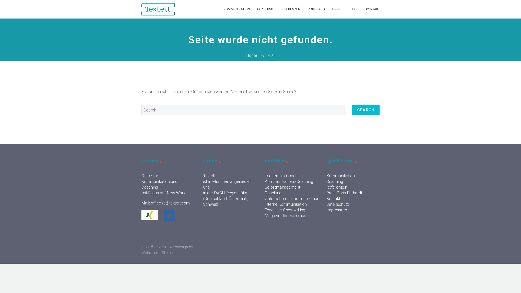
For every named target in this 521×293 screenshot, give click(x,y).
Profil (337, 9)
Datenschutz (337, 204)
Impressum (336, 210)
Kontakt (373, 9)
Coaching (265, 9)
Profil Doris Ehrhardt (344, 192)
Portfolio (316, 9)
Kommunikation (236, 9)
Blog (355, 9)
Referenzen (290, 9)
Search (365, 110)
